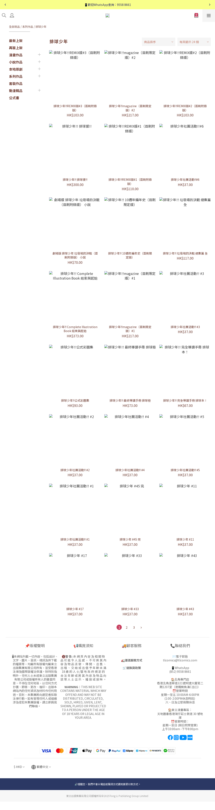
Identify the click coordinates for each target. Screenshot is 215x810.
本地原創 (15, 69)
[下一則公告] (210, 5)
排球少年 (40, 27)
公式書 (14, 97)
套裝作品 (15, 83)
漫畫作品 (15, 54)
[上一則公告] (5, 5)
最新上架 (15, 40)
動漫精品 (15, 90)
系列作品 (27, 27)
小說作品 (15, 62)
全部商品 (14, 27)
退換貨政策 (133, 668)
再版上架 (15, 47)
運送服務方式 (133, 660)
